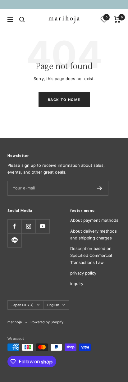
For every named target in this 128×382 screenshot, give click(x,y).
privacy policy (83, 273)
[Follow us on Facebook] (14, 226)
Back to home (64, 100)
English (53, 305)
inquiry (76, 283)
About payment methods (94, 220)
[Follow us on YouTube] (42, 226)
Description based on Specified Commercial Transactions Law (91, 255)
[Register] (99, 188)
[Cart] (117, 19)
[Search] (22, 19)
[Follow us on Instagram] (28, 226)
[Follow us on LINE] (14, 240)
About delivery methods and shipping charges (93, 234)
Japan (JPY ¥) (22, 305)
